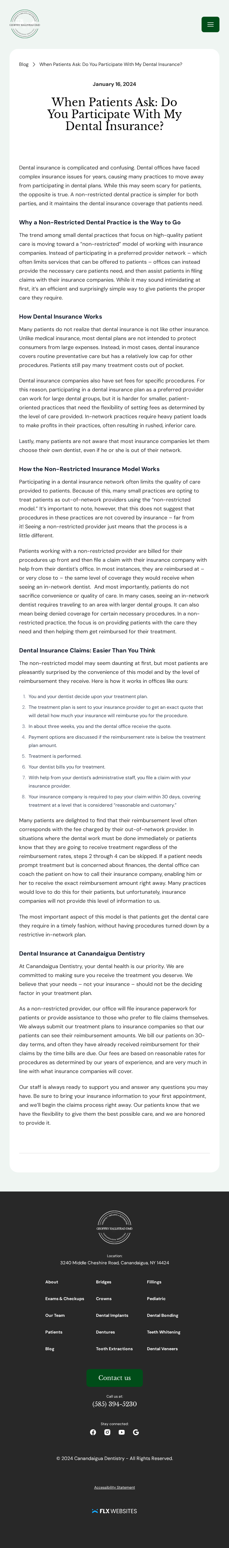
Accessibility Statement (114, 1487)
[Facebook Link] (93, 1432)
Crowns (104, 1298)
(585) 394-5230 (114, 1404)
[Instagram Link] (107, 1432)
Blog (24, 64)
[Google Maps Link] (136, 1432)
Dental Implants (112, 1315)
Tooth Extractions (114, 1348)
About (51, 1282)
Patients (53, 1332)
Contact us (114, 1378)
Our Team (55, 1315)
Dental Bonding (162, 1315)
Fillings (154, 1282)
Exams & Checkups (64, 1298)
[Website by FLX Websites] (114, 1511)
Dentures (105, 1332)
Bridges (103, 1282)
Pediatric (156, 1298)
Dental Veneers (162, 1348)
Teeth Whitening (163, 1332)
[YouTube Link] (121, 1432)
